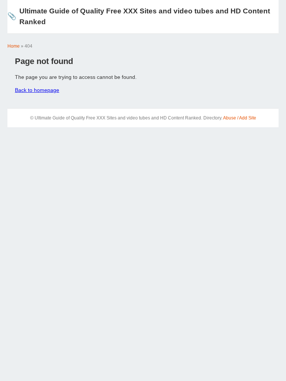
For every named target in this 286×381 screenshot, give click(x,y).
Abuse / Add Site (239, 118)
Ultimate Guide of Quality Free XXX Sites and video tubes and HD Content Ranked (138, 16)
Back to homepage (37, 90)
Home (13, 46)
